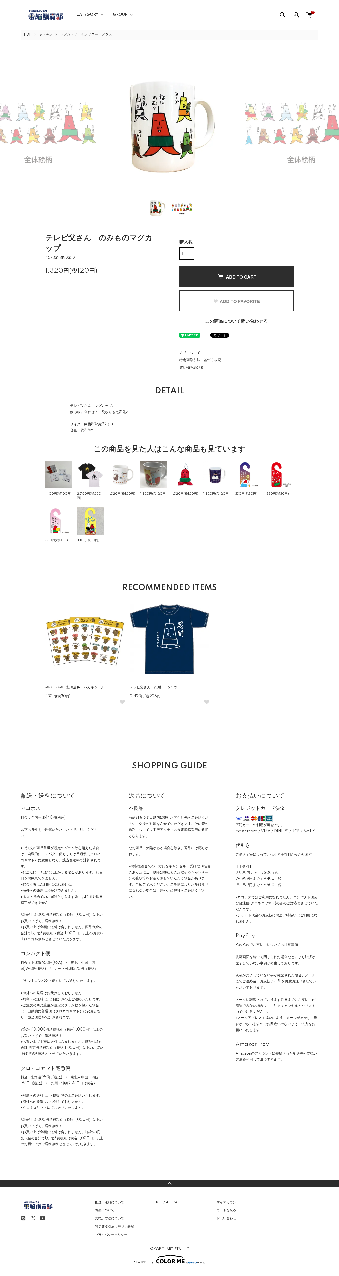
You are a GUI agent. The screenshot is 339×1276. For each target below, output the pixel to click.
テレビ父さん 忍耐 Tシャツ (153, 687)
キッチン (46, 35)
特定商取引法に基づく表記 (200, 360)
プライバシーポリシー (111, 1235)
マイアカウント (228, 1202)
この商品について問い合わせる (236, 321)
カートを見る (226, 1210)
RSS (159, 1202)
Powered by (143, 1262)
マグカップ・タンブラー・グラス (86, 35)
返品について (189, 353)
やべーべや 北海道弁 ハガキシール (74, 687)
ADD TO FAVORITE (240, 301)
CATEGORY (87, 15)
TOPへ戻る (169, 1183)
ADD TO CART (241, 277)
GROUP (120, 15)
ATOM (171, 1202)
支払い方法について (109, 1218)
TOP (27, 35)
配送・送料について (109, 1202)
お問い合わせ (226, 1218)
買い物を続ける (191, 367)
